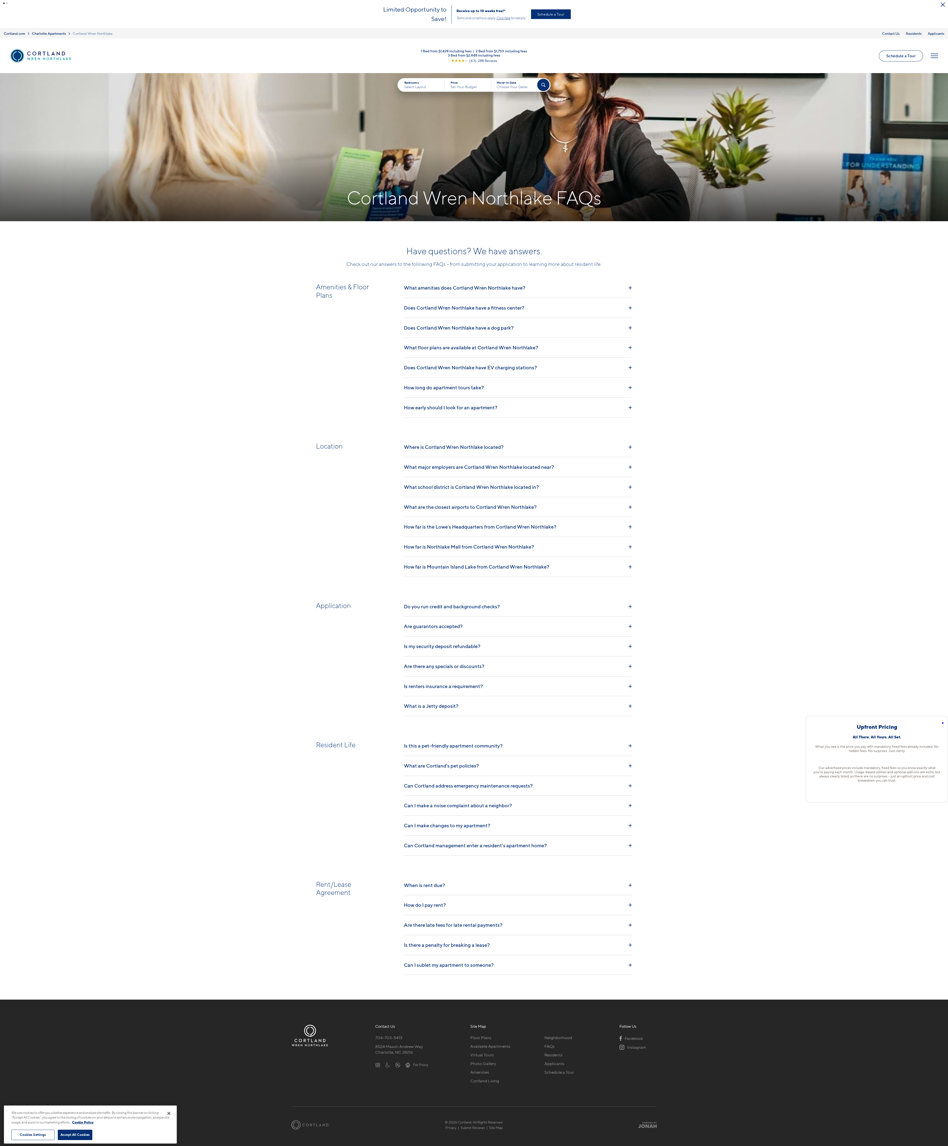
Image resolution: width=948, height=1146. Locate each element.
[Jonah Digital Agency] (645, 1123)
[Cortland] (309, 1123)
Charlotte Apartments (49, 32)
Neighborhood (558, 1036)
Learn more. (380, 20)
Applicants (936, 32)
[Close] (168, 1113)
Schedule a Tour (901, 54)
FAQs (549, 1044)
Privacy (450, 1126)
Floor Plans (480, 1036)
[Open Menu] (934, 54)
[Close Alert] (943, 4)
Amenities (479, 1070)
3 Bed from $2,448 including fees (474, 54)
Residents (914, 32)
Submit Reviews (473, 1126)
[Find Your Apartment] (543, 83)
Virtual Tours (482, 1053)
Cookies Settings (33, 1135)
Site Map (496, 1126)
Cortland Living (484, 1079)
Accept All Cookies (75, 1135)
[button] (4, 3)
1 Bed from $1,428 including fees (446, 49)
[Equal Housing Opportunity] (377, 1063)
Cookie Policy (83, 1122)
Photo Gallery (483, 1062)
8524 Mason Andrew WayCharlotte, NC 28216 (399, 1048)
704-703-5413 (388, 1036)
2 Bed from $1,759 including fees (501, 49)
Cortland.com (14, 32)
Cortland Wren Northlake (93, 32)
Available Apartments (490, 1044)
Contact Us (891, 32)
